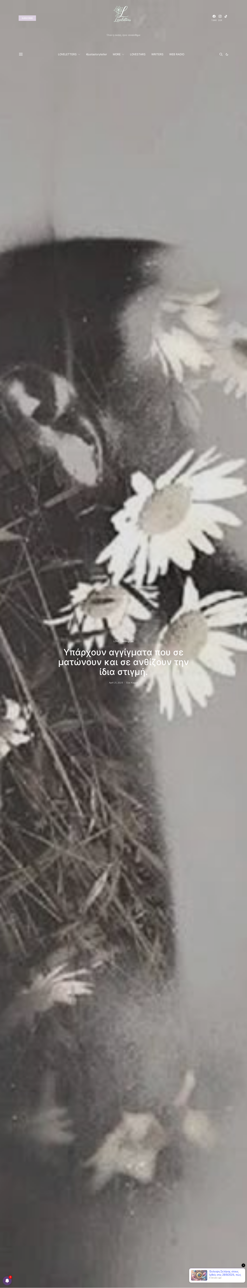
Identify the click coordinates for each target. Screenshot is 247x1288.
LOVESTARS (138, 54)
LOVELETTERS (67, 54)
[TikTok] (225, 18)
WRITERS (157, 54)
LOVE (116, 641)
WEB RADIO (176, 54)
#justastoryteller (96, 54)
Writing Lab (128, 641)
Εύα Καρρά (132, 682)
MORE (117, 54)
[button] (226, 54)
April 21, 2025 (116, 682)
